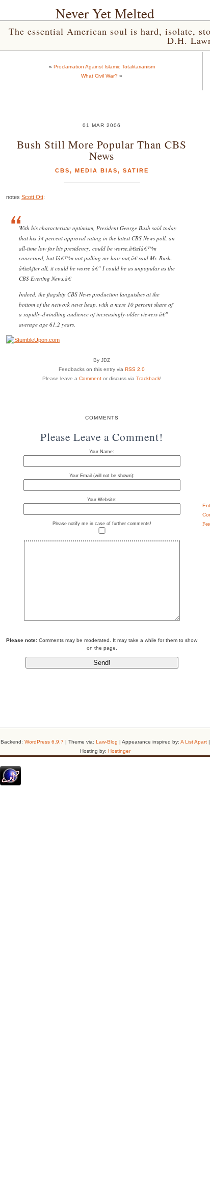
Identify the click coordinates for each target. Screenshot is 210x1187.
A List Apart (193, 742)
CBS (62, 170)
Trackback (148, 378)
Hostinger (119, 751)
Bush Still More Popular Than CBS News (102, 149)
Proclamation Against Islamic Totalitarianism (104, 66)
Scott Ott (32, 197)
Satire (136, 170)
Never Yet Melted (105, 13)
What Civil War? (99, 76)
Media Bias (96, 170)
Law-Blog (107, 742)
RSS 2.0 (135, 369)
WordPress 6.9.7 (44, 742)
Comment (90, 378)
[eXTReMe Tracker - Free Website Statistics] (10, 783)
